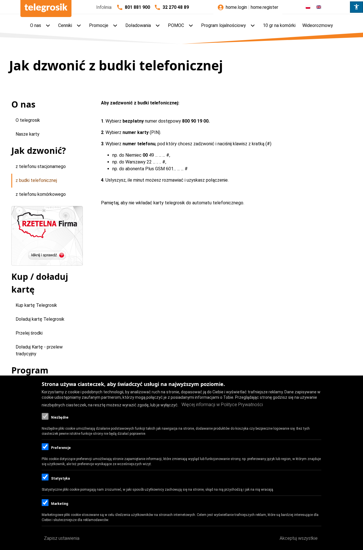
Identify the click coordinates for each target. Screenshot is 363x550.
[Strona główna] (45, 8)
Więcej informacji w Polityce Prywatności (222, 405)
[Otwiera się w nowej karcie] (47, 236)
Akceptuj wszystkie (299, 538)
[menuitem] (41, 26)
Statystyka (60, 478)
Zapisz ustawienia (61, 538)
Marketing (59, 504)
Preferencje (61, 448)
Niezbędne (59, 417)
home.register (264, 7)
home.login (236, 7)
